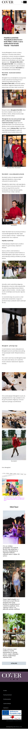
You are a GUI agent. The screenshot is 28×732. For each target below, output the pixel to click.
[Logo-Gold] (7, 1)
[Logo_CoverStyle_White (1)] (11, 673)
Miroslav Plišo (19, 499)
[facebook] (10, 679)
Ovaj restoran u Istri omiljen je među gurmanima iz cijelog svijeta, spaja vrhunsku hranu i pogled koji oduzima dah (10, 653)
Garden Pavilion (9, 498)
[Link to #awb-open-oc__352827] (22, 2)
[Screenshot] (14, 561)
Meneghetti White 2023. (11, 499)
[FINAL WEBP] (14, 614)
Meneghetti (15, 498)
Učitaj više (14, 663)
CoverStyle (18, 496)
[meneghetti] (14, 511)
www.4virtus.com (17, 726)
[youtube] (14, 679)
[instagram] (17, 679)
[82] (14, 10)
